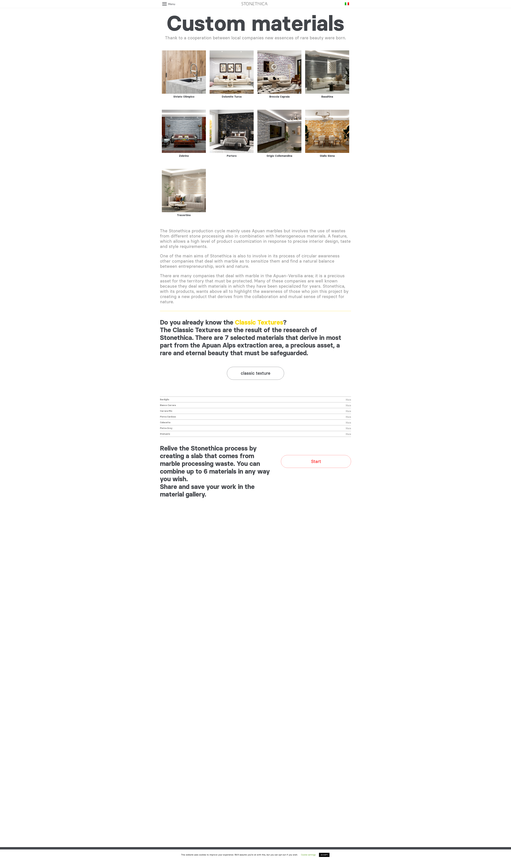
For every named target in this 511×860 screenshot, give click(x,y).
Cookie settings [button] (308, 854)
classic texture (255, 373)
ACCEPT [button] (324, 855)
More (348, 399)
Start (316, 461)
